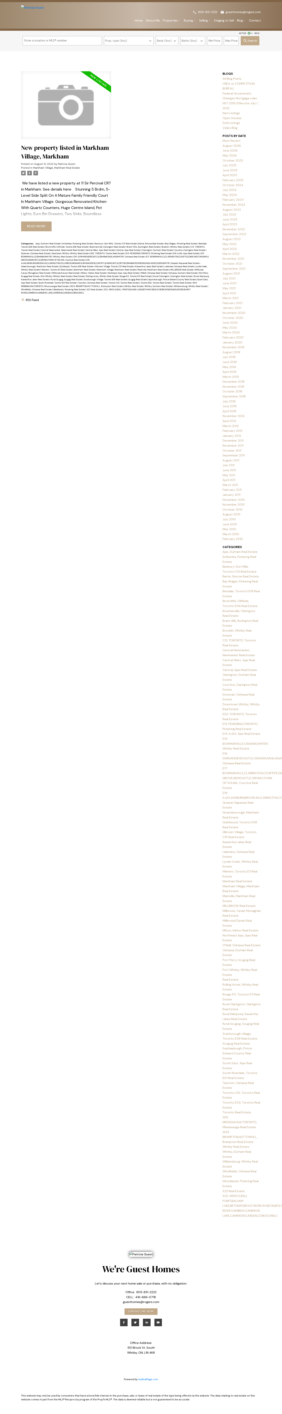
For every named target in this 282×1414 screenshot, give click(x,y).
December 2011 (233, 441)
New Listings (231, 113)
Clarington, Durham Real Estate (157, 250)
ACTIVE (242, 33)
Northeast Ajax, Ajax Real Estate (123, 273)
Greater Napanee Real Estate (185, 263)
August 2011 (231, 460)
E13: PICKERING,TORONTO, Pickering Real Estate (149, 253)
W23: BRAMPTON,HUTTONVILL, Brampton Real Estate (96, 286)
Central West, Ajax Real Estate (100, 250)
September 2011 (234, 455)
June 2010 (230, 524)
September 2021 (234, 269)
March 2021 (231, 298)
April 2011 (229, 480)
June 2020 (230, 323)
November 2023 (234, 205)
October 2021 (232, 264)
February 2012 (232, 431)
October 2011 (232, 451)
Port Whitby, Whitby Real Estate (56, 276)
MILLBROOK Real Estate (182, 269)
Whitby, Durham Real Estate (159, 286)
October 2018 (232, 391)
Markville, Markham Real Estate (153, 269)
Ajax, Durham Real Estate (48, 243)
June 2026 (230, 150)
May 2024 (230, 195)
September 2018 (234, 396)
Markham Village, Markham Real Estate (56, 167)
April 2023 (230, 224)
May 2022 (230, 244)
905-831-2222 (207, 12)
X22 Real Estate (95, 289)
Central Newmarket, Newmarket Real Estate (62, 250)
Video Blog (230, 128)
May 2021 (229, 288)
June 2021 (230, 283)
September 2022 (234, 234)
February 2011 (232, 490)
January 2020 (232, 342)
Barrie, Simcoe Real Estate (151, 243)
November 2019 (233, 347)
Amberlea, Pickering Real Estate (77, 243)
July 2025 (229, 165)
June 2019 (230, 362)
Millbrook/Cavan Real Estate (66, 273)
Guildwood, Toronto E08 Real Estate (77, 266)
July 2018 (229, 401)
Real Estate (79, 276)
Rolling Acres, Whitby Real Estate (102, 276)
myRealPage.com (148, 1379)
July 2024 (230, 190)
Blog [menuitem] (240, 20)
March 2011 (230, 485)
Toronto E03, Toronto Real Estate (156, 282)
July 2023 (229, 214)
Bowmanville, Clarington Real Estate (107, 246)
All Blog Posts (232, 79)
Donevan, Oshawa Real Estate (36, 253)
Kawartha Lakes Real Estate (149, 266)
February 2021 (232, 303)
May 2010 (229, 529)
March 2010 (231, 534)
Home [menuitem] (139, 20)
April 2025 (230, 175)
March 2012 (231, 426)
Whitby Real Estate (133, 286)
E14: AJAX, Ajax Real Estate (186, 253)
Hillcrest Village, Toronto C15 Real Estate (114, 266)
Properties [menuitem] (170, 20)
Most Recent (232, 141)
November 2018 (233, 387)
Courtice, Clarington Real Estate (190, 250)
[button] (205, 12)
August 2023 (232, 210)
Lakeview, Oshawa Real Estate (179, 266)
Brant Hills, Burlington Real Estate (143, 246)
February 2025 (233, 180)
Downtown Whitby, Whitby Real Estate (70, 253)
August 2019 (231, 352)
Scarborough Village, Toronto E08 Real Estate (105, 279)
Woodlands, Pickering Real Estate (69, 289)
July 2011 (229, 465)
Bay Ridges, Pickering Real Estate (181, 243)
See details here (57, 189)
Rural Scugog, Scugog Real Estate (66, 279)
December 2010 (234, 500)
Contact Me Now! (141, 1311)
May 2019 (229, 367)
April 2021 (229, 293)
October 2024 (233, 185)
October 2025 (233, 160)
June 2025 (230, 170)
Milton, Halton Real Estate (94, 273)
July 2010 (229, 519)
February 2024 (233, 200)
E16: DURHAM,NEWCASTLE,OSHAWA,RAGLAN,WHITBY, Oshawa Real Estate (109, 256)
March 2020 (231, 332)
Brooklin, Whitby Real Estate (175, 246)
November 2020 (234, 313)
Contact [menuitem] (255, 20)
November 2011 (233, 446)
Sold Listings (231, 123)
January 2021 (232, 308)
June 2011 (229, 470)
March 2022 (231, 254)
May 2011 (229, 475)
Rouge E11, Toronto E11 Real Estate (136, 276)
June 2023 (230, 219)
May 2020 (230, 328)
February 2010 (233, 539)
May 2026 (230, 155)
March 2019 (231, 377)
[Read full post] (66, 107)
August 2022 (232, 239)
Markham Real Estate (85, 269)
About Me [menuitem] (153, 20)
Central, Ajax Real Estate (128, 250)
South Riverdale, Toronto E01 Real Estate (58, 282)
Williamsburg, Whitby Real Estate (191, 286)
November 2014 (234, 416)
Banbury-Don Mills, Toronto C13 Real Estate (116, 243)
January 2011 (231, 495)
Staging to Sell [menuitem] (224, 20)
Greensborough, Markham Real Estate (40, 266)
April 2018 (229, 411)
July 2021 (229, 278)
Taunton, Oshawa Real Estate (92, 282)
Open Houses (232, 118)
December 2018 (233, 382)
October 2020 (233, 318)
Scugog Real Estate (138, 279)
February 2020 (233, 337)
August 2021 (231, 273)
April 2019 (229, 372)
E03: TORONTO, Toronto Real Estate (107, 253)
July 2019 (229, 357)
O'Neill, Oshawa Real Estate (154, 273)
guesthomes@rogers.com (243, 12)
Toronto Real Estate (182, 282)
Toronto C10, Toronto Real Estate (124, 282)
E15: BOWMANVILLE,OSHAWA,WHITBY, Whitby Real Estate (246, 744)
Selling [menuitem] (203, 20)
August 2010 (231, 514)
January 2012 (232, 436)
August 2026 (232, 146)
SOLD (257, 33)
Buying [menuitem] (188, 20)
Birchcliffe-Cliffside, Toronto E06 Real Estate (67, 246)
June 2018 (230, 406)
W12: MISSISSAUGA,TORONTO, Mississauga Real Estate (240, 1122)
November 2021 (233, 259)
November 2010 (234, 505)
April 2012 (229, 421)
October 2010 (232, 510)
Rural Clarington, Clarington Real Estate (173, 276)
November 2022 (234, 229)
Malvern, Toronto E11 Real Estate (57, 269)
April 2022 (230, 249)
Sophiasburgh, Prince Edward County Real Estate (172, 279)
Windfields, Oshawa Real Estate (36, 289)
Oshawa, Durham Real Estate (183, 273)
